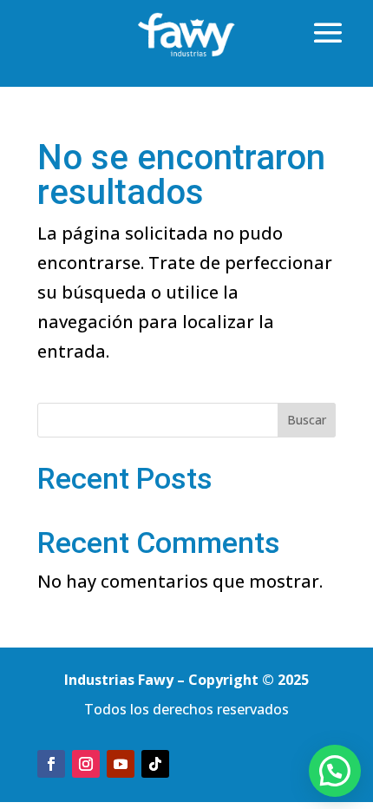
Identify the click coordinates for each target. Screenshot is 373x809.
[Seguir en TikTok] (155, 764)
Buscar (306, 419)
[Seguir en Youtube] (120, 764)
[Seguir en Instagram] (86, 764)
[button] (335, 771)
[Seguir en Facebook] (51, 764)
